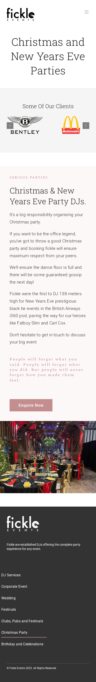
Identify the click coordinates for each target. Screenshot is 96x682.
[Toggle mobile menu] (87, 12)
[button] (10, 125)
